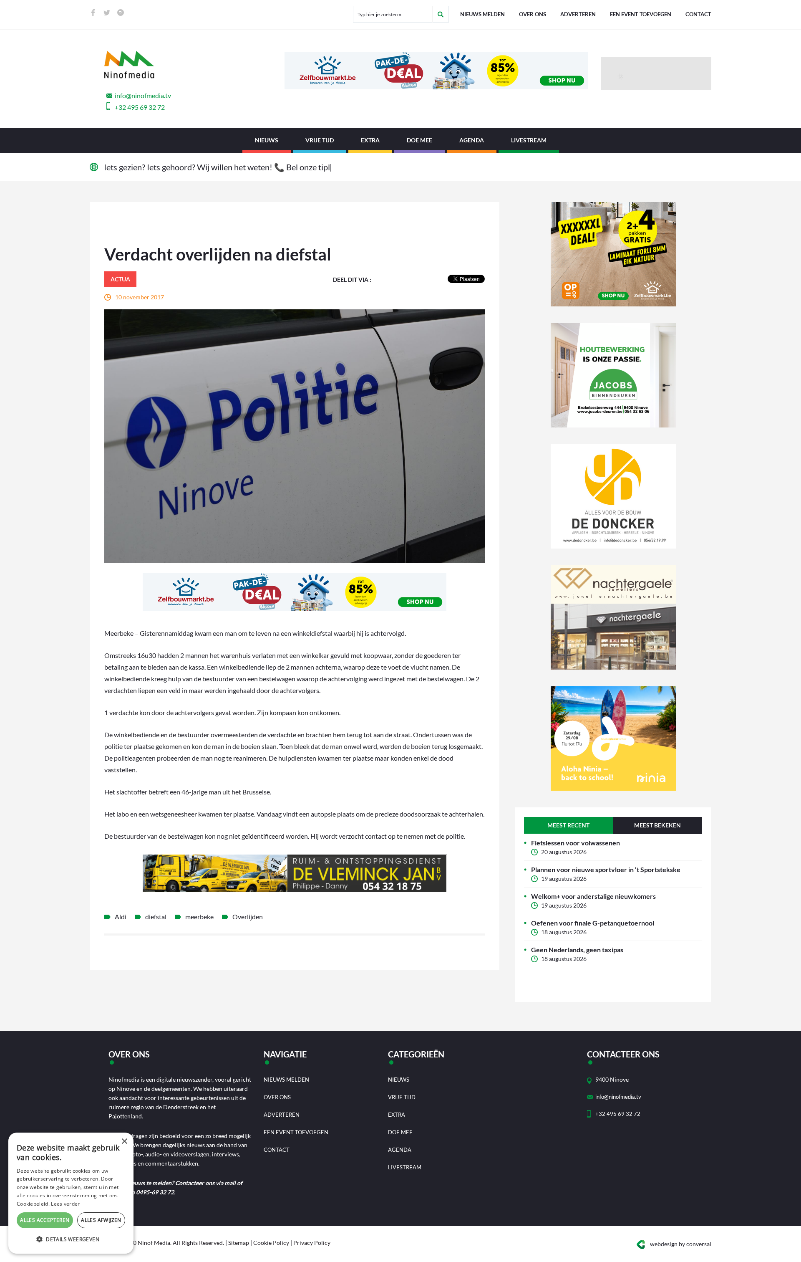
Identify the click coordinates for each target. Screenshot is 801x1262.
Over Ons (532, 14)
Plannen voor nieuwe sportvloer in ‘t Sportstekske (605, 869)
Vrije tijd (319, 140)
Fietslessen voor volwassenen (575, 843)
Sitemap (238, 1242)
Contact (698, 14)
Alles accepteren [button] (44, 1220)
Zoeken (440, 14)
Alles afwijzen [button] (101, 1220)
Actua (120, 279)
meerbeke (199, 917)
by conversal (680, 1243)
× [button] (124, 1141)
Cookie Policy (271, 1242)
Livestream (529, 140)
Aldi (120, 917)
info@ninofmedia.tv (143, 95)
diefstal (155, 917)
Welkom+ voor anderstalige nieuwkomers (593, 896)
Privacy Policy (311, 1242)
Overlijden (247, 917)
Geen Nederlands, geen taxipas (577, 949)
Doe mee (419, 140)
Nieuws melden (482, 14)
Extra (370, 140)
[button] (71, 1239)
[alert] (71, 1193)
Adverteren (578, 14)
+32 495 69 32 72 (140, 107)
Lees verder (65, 1203)
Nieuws (266, 140)
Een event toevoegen (640, 14)
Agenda (471, 140)
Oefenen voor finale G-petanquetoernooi (592, 923)
